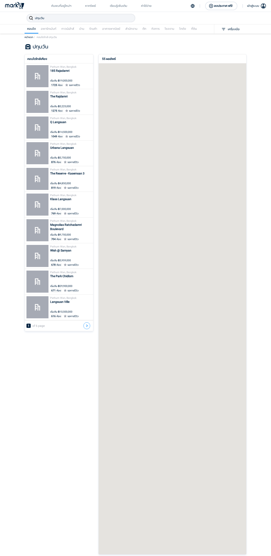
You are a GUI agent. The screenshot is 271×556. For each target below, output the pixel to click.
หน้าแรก (30, 37)
